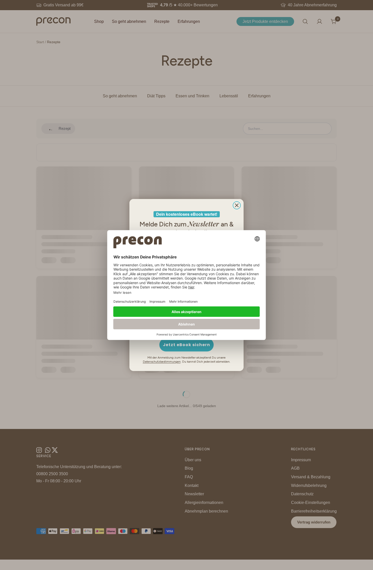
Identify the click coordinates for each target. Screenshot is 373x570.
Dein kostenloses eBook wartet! (186, 214)
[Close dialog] (237, 205)
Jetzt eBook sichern (186, 345)
